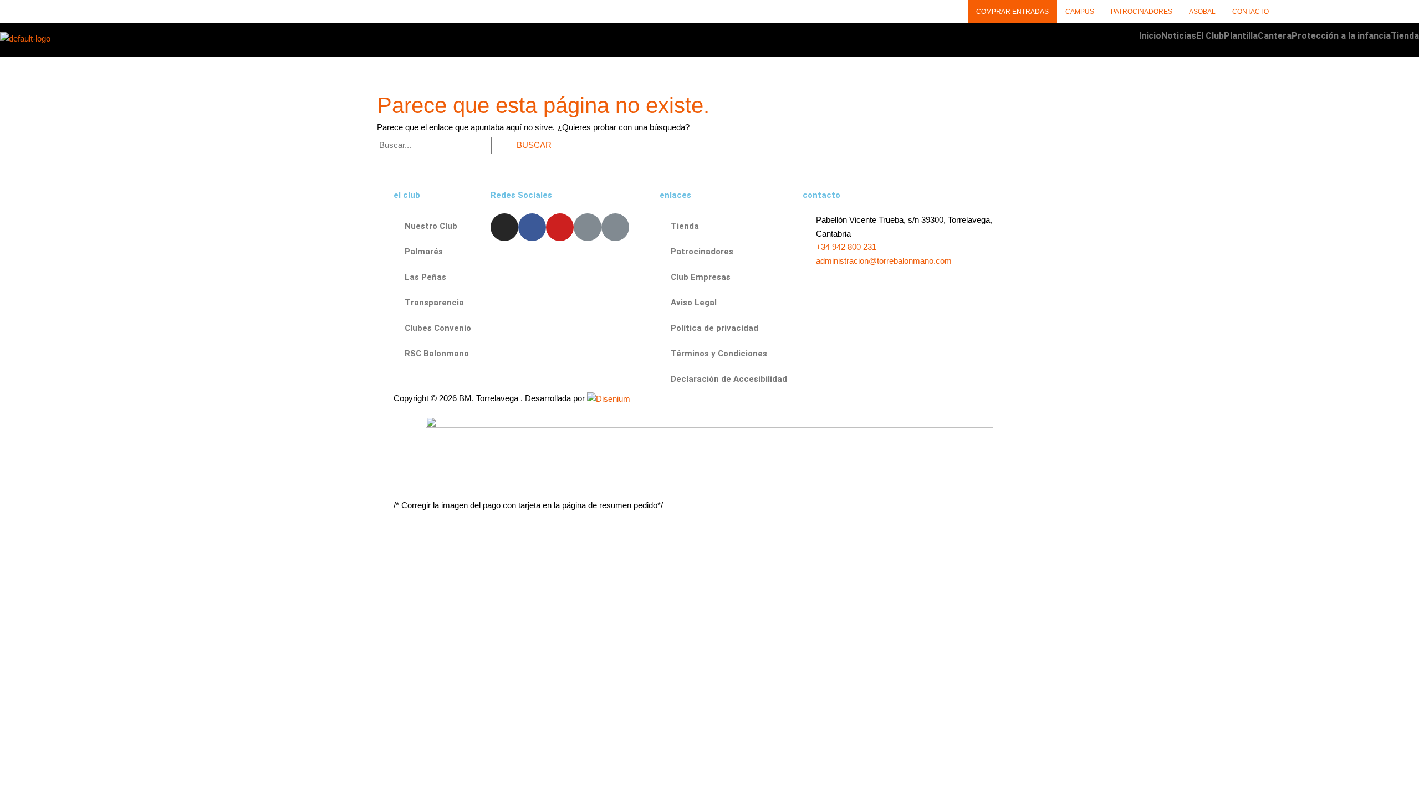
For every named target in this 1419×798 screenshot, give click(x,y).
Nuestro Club (431, 226)
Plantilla (1241, 36)
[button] (1210, 36)
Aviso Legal (694, 303)
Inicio (1150, 36)
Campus (1079, 12)
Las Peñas (425, 277)
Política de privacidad (714, 328)
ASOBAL (1202, 12)
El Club (1210, 36)
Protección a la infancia (1341, 36)
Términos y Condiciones (719, 354)
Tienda (1405, 36)
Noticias (1178, 36)
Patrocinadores (1141, 12)
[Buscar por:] (435, 145)
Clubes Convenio (438, 328)
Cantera (1275, 36)
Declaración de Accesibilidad (729, 379)
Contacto (1250, 12)
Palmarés (424, 252)
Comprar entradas (1012, 12)
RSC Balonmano (437, 354)
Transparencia (434, 303)
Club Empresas (701, 277)
